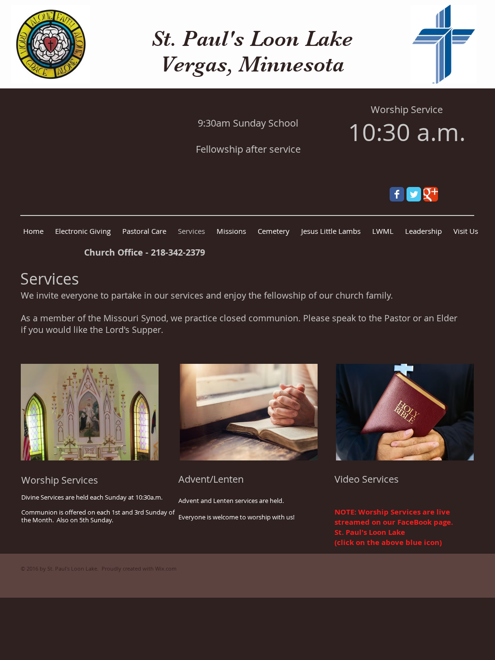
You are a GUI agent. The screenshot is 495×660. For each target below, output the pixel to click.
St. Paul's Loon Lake (252, 38)
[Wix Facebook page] (397, 194)
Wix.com (165, 568)
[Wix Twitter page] (414, 194)
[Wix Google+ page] (430, 194)
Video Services (367, 479)
